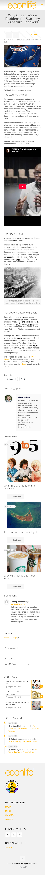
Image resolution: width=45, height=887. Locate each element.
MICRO (8, 811)
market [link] (10, 317)
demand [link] (30, 324)
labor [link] (28, 322)
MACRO (8, 807)
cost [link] (9, 257)
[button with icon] (7, 834)
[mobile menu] (42, 5)
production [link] (22, 252)
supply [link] (21, 319)
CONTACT (9, 819)
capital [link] (36, 322)
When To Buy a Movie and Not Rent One (20, 487)
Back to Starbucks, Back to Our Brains (20, 577)
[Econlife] (22, 5)
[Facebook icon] (19, 867)
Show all (36, 35)
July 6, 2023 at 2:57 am (18, 604)
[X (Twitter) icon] (21, 867)
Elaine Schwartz (23, 39)
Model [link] (14, 241)
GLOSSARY (9, 815)
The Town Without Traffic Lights (21, 532)
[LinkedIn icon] (24, 867)
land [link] (23, 322)
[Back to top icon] (22, 858)
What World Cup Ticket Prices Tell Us (23, 741)
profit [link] (18, 324)
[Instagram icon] (26, 867)
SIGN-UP (8, 847)
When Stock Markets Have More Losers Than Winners (24, 728)
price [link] (16, 125)
